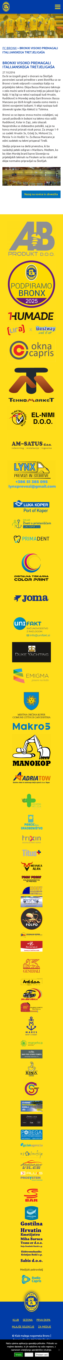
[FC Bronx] (6, 6)
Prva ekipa (43, 1319)
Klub (16, 1319)
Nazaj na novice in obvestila (41, 194)
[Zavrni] (59, 1349)
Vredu (19, 1354)
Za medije (44, 1326)
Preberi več (42, 1354)
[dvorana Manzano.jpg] (31, 176)
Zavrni (29, 1354)
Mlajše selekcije (23, 1326)
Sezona (28, 1319)
